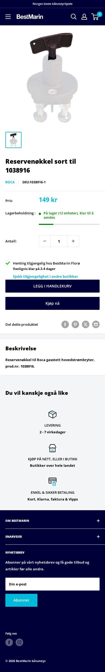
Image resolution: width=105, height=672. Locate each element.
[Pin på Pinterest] (75, 324)
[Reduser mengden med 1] (44, 241)
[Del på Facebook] (65, 324)
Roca (10, 182)
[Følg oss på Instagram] (19, 642)
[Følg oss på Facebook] (9, 642)
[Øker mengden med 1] (73, 241)
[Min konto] (84, 17)
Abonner (21, 600)
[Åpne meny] (8, 17)
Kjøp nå (53, 303)
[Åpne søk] (74, 17)
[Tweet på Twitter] (85, 324)
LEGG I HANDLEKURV (52, 286)
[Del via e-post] (96, 324)
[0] (95, 16)
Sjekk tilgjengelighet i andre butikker (45, 276)
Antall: (11, 241)
